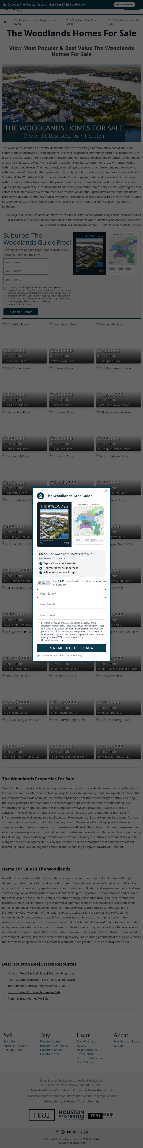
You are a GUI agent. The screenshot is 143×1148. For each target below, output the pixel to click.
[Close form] (106, 490)
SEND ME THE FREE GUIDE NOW (71, 648)
